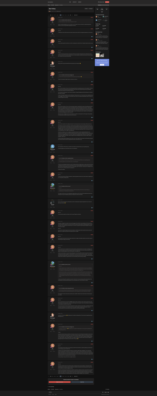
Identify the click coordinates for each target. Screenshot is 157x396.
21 (65, 376)
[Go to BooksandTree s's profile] (53, 185)
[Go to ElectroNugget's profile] (53, 63)
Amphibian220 (52, 149)
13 (52, 376)
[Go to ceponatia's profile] (53, 201)
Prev (50, 376)
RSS (56, 394)
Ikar (50, 11)
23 (68, 376)
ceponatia (52, 204)
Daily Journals (59, 11)
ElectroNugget (52, 66)
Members (53, 34)
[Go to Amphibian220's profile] (53, 146)
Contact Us (49, 394)
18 (60, 376)
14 (54, 376)
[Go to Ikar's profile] (49, 11)
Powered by (105, 394)
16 (57, 376)
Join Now (102, 64)
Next (70, 376)
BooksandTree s (52, 188)
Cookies (53, 394)
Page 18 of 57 (75, 376)
